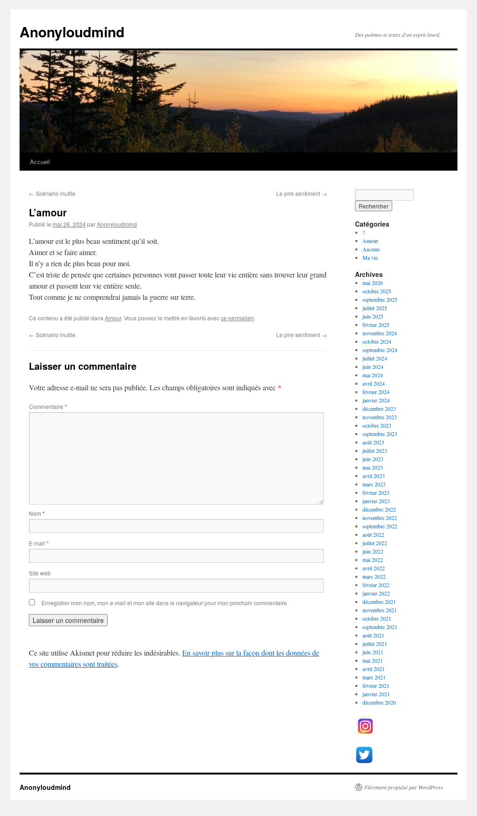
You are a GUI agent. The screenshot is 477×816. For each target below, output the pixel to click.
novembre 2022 (379, 517)
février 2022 (375, 584)
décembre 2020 (379, 702)
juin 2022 (372, 551)
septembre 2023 (379, 433)
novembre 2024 (379, 333)
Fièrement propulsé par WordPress (403, 787)
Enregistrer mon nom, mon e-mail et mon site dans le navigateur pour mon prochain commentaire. (164, 603)
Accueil (40, 161)
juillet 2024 (374, 358)
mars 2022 (374, 576)
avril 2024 (373, 383)
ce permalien (237, 318)
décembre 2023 (379, 408)
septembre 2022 (379, 526)
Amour (113, 318)
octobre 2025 (376, 291)
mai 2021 (372, 660)
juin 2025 (372, 316)
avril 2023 (373, 475)
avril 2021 (373, 668)
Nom (37, 513)
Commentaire (48, 406)
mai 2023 (372, 467)
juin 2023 (372, 459)
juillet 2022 (374, 542)
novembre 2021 (379, 610)
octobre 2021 (376, 618)
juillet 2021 (374, 643)
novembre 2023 (379, 417)
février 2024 (375, 391)
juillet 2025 (374, 307)
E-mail (39, 543)
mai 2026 (372, 282)
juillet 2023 (374, 450)
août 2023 (373, 442)
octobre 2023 (376, 425)
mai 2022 (372, 559)
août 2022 (373, 534)
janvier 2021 (376, 694)
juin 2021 (372, 652)
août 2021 (373, 635)
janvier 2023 (376, 501)
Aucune (371, 249)
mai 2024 (372, 375)
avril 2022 (373, 568)
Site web (40, 573)
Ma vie (370, 257)
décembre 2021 (379, 601)
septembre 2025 (379, 299)
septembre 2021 (379, 626)
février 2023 (375, 492)
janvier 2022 (376, 593)
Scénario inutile (52, 193)
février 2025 (375, 324)
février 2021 (375, 685)
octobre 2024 (376, 341)
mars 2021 (374, 677)
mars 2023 (374, 484)
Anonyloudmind (72, 31)
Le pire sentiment (301, 193)
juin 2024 (372, 366)
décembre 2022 (379, 509)
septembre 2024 (379, 349)
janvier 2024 (376, 400)
